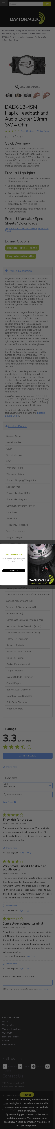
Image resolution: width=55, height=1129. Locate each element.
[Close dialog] (53, 545)
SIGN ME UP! (14, 570)
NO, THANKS (14, 575)
